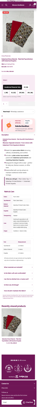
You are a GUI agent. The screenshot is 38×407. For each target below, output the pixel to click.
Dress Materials (6, 56)
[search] (6, 5)
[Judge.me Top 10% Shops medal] (18, 368)
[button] (7, 102)
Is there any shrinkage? (11, 285)
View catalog (3, 5)
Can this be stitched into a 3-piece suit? (16, 279)
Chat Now (29, 402)
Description (5, 135)
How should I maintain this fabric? (15, 291)
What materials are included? (13, 267)
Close (33, 1)
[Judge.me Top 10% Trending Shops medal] (28, 368)
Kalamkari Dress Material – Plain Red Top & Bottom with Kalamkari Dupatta (11, 340)
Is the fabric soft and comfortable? (15, 273)
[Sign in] (30, 5)
